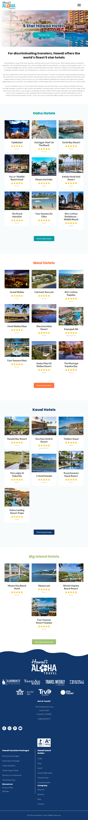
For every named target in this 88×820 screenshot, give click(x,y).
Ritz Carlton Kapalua (71, 293)
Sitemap (5, 791)
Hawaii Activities (43, 782)
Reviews (40, 794)
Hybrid (71, 226)
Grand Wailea (17, 292)
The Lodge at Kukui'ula (17, 474)
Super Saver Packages (11, 761)
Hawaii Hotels (43, 778)
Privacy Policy (7, 787)
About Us (41, 789)
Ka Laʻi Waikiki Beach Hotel (17, 178)
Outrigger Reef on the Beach (44, 144)
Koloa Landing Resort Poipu (17, 511)
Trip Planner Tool (8, 780)
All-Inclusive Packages (10, 756)
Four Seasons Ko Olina (44, 215)
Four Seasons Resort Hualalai (44, 621)
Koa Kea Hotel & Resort (44, 440)
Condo (74, 335)
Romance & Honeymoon (12, 775)
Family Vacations (8, 765)
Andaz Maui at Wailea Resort (44, 365)
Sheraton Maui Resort (44, 327)
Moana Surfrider (44, 179)
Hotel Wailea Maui (17, 326)
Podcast (40, 804)
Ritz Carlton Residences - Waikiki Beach (71, 216)
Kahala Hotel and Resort (71, 178)
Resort (17, 149)
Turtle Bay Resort (71, 142)
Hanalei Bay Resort (17, 438)
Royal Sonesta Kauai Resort (71, 474)
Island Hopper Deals (10, 770)
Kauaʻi (39, 768)
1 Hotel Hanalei (44, 476)
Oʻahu (39, 758)
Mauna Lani (44, 585)
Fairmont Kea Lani (44, 292)
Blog (39, 799)
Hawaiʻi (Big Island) (44, 773)
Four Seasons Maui (17, 360)
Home (4, 21)
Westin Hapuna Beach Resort (71, 587)
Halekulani (17, 142)
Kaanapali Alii (71, 329)
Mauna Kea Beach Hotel (17, 587)
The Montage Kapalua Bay (71, 365)
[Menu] (79, 5)
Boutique (69, 335)
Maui (39, 763)
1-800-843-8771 (44, 719)
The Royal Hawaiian (17, 215)
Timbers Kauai (71, 438)
